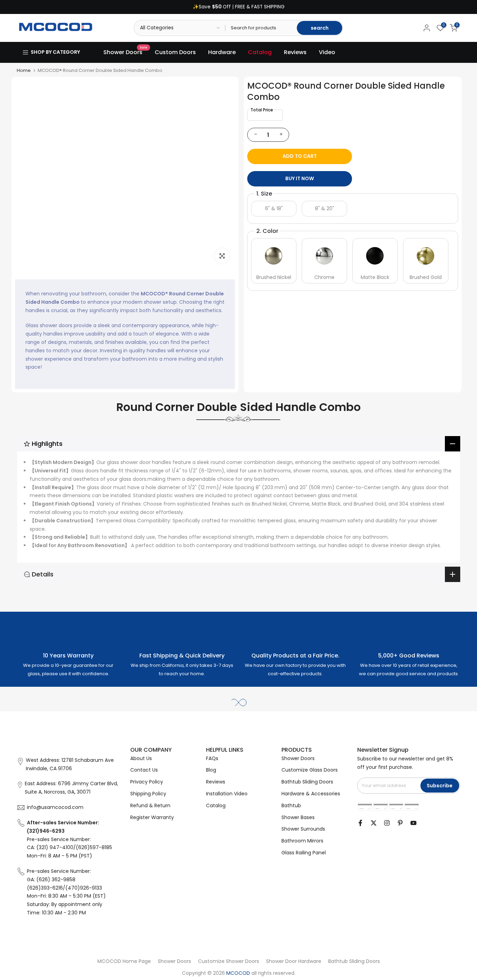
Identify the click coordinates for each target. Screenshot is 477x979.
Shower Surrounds (303, 828)
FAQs (212, 758)
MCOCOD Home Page (124, 961)
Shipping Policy (148, 793)
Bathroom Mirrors (302, 840)
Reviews (295, 52)
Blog (211, 769)
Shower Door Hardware (293, 961)
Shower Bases (298, 817)
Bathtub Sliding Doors (307, 781)
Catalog (260, 52)
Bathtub (291, 805)
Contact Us (144, 769)
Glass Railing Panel (303, 852)
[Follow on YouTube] (413, 823)
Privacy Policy (146, 781)
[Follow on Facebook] (360, 823)
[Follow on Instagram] (387, 823)
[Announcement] (238, 7)
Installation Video (227, 793)
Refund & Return (150, 805)
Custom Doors (175, 52)
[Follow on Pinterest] (400, 823)
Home (24, 70)
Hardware (222, 52)
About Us (141, 758)
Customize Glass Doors (309, 769)
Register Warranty (152, 817)
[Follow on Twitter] (373, 823)
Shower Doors (125, 52)
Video (327, 52)
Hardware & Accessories (310, 793)
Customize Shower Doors (228, 961)
